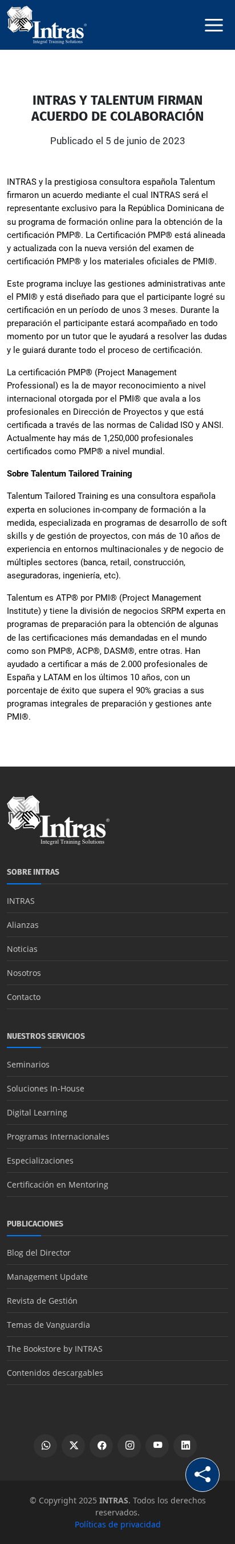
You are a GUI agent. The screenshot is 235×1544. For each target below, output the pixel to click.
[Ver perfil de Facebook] (101, 1446)
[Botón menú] (214, 25)
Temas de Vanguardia (48, 1324)
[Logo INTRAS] (47, 24)
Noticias (22, 948)
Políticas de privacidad (118, 1524)
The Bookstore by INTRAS (55, 1348)
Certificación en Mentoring (57, 1184)
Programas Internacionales (58, 1136)
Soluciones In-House (45, 1088)
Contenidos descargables (55, 1372)
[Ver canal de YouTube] (157, 1446)
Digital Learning (37, 1112)
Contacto (23, 996)
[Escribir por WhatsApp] (45, 1446)
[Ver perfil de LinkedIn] (185, 1446)
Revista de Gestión (42, 1300)
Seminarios (28, 1064)
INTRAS (21, 900)
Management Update (47, 1276)
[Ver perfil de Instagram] (129, 1446)
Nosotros (24, 972)
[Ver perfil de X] (73, 1446)
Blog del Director (39, 1252)
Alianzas (23, 924)
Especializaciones (40, 1160)
